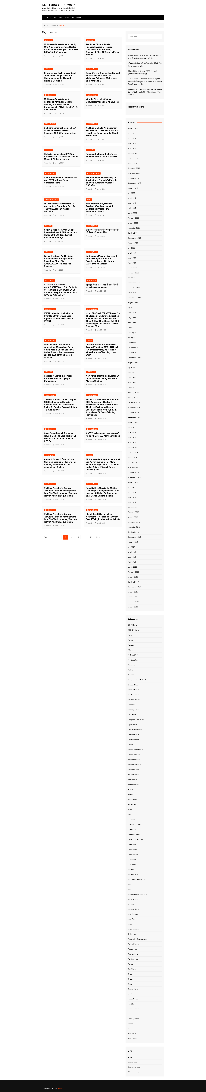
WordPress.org (133, 1072)
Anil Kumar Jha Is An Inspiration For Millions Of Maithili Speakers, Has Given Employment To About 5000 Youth (102, 132)
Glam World (132, 799)
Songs (130, 984)
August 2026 (133, 128)
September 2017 (134, 587)
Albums (89, 340)
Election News (133, 735)
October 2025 (133, 178)
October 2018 (133, 532)
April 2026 (132, 148)
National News (92, 95)
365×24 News (133, 630)
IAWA (130, 809)
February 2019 (133, 512)
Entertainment (133, 740)
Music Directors (133, 899)
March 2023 (132, 268)
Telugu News (133, 999)
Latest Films (132, 849)
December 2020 (134, 402)
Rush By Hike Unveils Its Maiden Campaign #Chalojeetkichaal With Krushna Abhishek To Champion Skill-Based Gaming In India (102, 492)
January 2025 (133, 223)
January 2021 (133, 397)
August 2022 (133, 303)
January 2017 (133, 592)
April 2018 (132, 562)
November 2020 (134, 407)
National (131, 904)
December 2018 (134, 522)
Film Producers (133, 784)
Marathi (131, 869)
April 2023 (132, 263)
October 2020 (133, 412)
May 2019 (132, 497)
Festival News (133, 774)
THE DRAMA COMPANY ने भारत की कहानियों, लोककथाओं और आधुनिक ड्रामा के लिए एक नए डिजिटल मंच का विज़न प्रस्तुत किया (145, 81)
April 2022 (132, 323)
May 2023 (132, 258)
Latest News (91, 372)
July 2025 (131, 193)
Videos (130, 1024)
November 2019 (134, 467)
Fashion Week (133, 769)
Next (98, 537)
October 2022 (133, 293)
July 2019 (131, 487)
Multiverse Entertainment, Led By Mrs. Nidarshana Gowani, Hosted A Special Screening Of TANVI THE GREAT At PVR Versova (61, 48)
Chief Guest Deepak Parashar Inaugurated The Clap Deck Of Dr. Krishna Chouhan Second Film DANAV (60, 437)
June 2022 (132, 313)
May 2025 (132, 203)
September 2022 (134, 298)
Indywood (131, 819)
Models (130, 889)
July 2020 (131, 427)
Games (130, 794)
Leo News (132, 864)
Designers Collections (136, 720)
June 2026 (132, 138)
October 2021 (133, 352)
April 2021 (132, 382)
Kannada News (134, 834)
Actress (89, 455)
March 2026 (132, 153)
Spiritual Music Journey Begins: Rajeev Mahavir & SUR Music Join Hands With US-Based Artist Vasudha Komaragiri (60, 234)
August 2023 (133, 243)
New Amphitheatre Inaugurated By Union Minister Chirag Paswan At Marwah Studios (102, 378)
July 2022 (131, 308)
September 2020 (134, 417)
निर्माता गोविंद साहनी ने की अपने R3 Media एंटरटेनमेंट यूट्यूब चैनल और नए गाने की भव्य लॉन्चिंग (144, 56)
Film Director (132, 779)
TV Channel (76, 17)
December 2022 (134, 283)
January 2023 (133, 278)
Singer (130, 974)
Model (130, 884)
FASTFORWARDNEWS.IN (59, 5)
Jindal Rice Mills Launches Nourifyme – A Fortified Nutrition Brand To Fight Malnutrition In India (103, 517)
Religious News (133, 959)
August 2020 (133, 422)
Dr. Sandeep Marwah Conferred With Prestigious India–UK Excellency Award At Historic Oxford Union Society (101, 260)
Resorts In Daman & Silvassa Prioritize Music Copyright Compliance (58, 378)
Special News (133, 989)
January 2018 (133, 577)
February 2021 (133, 392)
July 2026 (131, 133)
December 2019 (134, 462)
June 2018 (132, 552)
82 (91, 537)
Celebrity (131, 705)
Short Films (132, 969)
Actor (130, 635)
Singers (130, 979)
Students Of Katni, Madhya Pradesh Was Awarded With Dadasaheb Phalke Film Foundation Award (99, 207)
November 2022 (134, 288)
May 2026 (132, 143)
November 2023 (134, 228)
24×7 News (132, 625)
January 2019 (133, 517)
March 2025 (132, 213)
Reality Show (133, 954)
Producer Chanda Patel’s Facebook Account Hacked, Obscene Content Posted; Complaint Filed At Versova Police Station (102, 49)
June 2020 (132, 432)
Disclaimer (58, 17)
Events (130, 745)
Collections (132, 715)
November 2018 (134, 527)
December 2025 (134, 168)
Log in (130, 1057)
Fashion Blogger (134, 759)
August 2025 (133, 188)
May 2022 (132, 318)
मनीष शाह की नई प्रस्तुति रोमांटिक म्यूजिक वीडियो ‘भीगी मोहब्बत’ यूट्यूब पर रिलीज (145, 64)
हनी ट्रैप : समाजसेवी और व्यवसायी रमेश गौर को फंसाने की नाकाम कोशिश (102, 231)
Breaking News (50, 95)
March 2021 (132, 387)
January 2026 (133, 163)
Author (130, 670)
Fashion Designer (134, 764)
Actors (130, 640)
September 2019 (134, 477)
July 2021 (131, 367)
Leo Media (48, 150)
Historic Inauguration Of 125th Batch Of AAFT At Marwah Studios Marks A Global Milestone (61, 156)
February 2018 (133, 572)
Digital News (133, 725)
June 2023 (132, 253)
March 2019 (132, 507)
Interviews (132, 829)
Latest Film (132, 844)
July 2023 (131, 248)
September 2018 (134, 537)
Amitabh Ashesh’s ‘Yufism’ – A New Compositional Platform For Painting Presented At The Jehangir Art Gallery (60, 463)
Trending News (133, 1009)
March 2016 (132, 597)
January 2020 (133, 457)
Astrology (131, 665)
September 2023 (134, 238)
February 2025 (133, 218)
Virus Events (132, 1029)
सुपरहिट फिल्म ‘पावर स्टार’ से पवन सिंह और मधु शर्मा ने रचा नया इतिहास (102, 286)
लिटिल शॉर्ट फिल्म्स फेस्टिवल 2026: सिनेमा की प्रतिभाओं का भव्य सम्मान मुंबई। (142, 72)
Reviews (131, 964)
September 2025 (134, 183)
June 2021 (132, 372)
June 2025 (132, 198)
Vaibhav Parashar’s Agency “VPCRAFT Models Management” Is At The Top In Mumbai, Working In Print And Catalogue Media (60, 492)
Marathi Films (133, 874)
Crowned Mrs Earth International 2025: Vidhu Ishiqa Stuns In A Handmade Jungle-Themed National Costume (60, 77)
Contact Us (47, 17)
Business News (50, 309)
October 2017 (133, 582)
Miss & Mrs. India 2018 (136, 879)
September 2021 (134, 357)
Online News (133, 934)
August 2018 (133, 542)
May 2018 (132, 557)
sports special (50, 395)
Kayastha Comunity (135, 839)
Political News (133, 944)
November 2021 (134, 348)
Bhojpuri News (133, 690)
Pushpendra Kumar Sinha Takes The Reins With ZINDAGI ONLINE (101, 155)
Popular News (133, 949)
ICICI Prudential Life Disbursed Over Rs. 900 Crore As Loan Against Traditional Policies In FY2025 (59, 317)
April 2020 (132, 442)
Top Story (48, 225)
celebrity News (133, 710)
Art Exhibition (49, 280)
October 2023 (133, 233)
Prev (45, 537)
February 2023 (133, 273)
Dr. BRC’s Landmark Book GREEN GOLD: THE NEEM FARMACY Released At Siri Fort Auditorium (60, 130)
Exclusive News (92, 69)
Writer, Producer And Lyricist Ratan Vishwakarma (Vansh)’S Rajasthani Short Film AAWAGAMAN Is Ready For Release (59, 261)
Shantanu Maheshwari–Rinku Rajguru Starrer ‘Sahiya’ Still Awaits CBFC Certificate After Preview (145, 92)
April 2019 (132, 502)
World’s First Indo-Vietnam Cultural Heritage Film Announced (102, 100)
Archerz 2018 (133, 655)
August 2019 (133, 482)
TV (129, 1014)
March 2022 (132, 328)
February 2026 (133, 158)
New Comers (133, 914)
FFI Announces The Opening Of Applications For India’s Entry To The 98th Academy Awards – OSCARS (101, 181)
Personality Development (137, 939)
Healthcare (132, 804)
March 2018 (132, 567)
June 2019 (132, 492)
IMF (129, 814)
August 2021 (133, 363)
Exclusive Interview (135, 749)
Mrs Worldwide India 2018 (138, 894)
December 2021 (134, 342)
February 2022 (133, 333)
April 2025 (132, 208)
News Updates (133, 929)
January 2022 (133, 338)
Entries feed (132, 1062)
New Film (131, 919)
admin (48, 56)
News (67, 17)
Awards (131, 675)
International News (93, 173)
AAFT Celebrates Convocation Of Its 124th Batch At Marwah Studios (103, 434)
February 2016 (133, 602)
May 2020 (132, 437)
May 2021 (132, 377)
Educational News (135, 730)
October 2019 (133, 472)
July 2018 (131, 547)
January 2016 (133, 607)
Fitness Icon (132, 789)
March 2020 (132, 447)
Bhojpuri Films (91, 280)
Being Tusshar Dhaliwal (137, 680)
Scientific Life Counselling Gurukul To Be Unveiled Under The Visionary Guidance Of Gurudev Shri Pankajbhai (103, 77)
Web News (48, 40)
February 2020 (133, 452)
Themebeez (61, 1089)
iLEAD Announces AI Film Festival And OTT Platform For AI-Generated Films (60, 180)
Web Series (132, 1039)
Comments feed (134, 1067)
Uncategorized (133, 1019)
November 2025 (134, 173)
